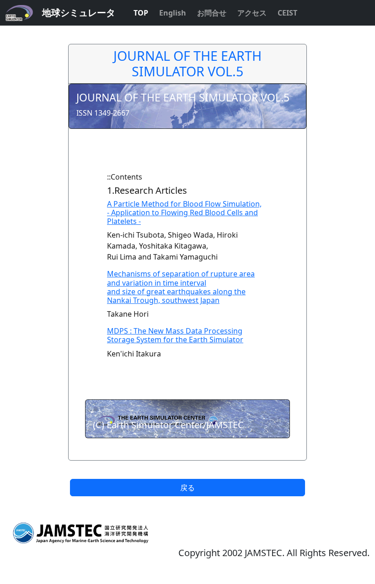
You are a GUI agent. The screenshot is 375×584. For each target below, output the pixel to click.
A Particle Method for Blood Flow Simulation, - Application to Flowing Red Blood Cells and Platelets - (184, 212)
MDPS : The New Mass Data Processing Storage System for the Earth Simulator (175, 335)
